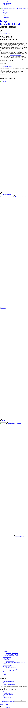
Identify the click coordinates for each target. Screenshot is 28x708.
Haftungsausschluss (7, 693)
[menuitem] (15, 11)
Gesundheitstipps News (5, 33)
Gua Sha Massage (7, 665)
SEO (4, 696)
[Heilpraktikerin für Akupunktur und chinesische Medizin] (14, 8)
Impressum (5, 675)
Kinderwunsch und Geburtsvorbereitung (15, 662)
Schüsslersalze (6, 666)
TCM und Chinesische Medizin (10, 655)
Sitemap (5, 692)
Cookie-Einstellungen (8, 697)
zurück (1, 75)
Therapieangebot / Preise (12, 653)
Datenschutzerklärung (8, 694)
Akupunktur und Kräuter (12, 654)
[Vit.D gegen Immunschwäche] (1, 31)
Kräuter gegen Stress (11, 667)
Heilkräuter (5, 658)
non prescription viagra (15, 55)
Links (4, 674)
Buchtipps (11, 670)
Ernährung (5, 663)
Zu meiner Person (7, 671)
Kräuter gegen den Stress (9, 684)
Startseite (5, 651)
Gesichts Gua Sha (10, 661)
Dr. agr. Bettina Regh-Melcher (11, 22)
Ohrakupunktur (6, 659)
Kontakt (5, 673)
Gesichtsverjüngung (13, 669)
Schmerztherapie (7, 657)
